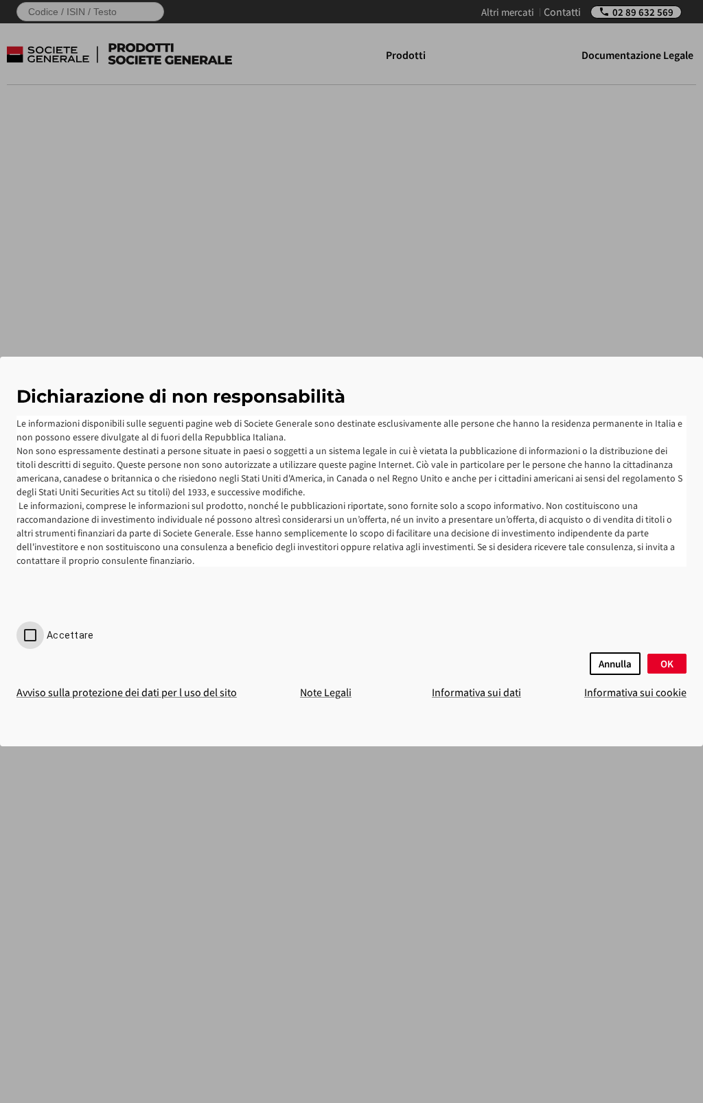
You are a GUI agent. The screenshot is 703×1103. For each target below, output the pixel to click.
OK (666, 663)
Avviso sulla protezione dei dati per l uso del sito (126, 692)
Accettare (70, 635)
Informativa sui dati (476, 692)
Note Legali (326, 692)
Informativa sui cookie (635, 692)
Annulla (615, 663)
